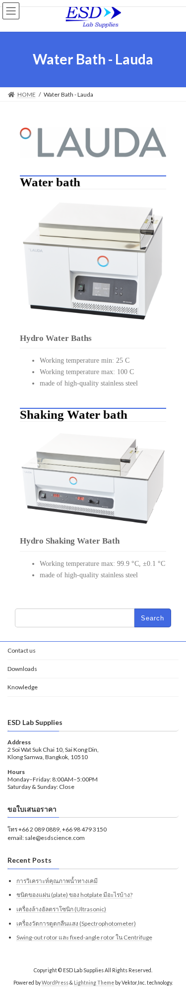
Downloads (22, 668)
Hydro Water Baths (56, 338)
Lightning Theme (94, 983)
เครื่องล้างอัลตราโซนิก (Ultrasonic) (61, 909)
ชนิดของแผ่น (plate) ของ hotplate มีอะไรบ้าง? (74, 895)
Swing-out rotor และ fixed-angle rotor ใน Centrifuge (84, 937)
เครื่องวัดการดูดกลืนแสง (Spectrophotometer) (76, 923)
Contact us (21, 650)
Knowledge (22, 687)
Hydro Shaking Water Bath (70, 541)
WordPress (55, 983)
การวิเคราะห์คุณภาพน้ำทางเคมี (57, 881)
